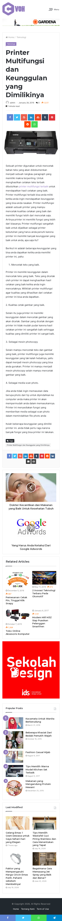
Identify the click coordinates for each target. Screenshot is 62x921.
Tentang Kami (27, 909)
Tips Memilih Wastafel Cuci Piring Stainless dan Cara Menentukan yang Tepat (44, 839)
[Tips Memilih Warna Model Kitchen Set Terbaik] (14, 771)
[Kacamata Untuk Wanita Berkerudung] (14, 723)
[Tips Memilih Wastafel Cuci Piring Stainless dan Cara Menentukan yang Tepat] (44, 823)
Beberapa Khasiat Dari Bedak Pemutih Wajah (39, 734)
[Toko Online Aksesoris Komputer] (18, 615)
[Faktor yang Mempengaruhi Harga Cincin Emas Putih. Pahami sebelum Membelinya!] (17, 859)
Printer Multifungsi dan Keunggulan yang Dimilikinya (28, 445)
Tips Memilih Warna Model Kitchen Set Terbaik (37, 769)
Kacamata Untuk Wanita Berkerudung (40, 720)
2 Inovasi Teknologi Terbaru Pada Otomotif (43, 593)
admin (12, 102)
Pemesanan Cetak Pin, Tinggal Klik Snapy (16, 600)
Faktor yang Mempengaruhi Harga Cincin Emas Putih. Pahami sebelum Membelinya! (17, 876)
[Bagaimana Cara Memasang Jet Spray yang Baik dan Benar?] (44, 859)
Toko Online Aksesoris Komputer (18, 632)
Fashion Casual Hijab (38, 752)
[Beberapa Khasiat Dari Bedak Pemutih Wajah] (14, 740)
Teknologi (21, 37)
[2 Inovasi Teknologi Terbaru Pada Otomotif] (44, 578)
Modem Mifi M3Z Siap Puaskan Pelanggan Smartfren (42, 622)
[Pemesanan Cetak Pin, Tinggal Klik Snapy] (18, 579)
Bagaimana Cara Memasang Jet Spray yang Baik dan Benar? (42, 873)
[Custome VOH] (13, 8)
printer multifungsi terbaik (33, 186)
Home (11, 37)
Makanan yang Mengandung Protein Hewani (38, 784)
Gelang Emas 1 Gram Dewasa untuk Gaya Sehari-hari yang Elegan (17, 837)
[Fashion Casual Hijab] (14, 757)
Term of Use (43, 909)
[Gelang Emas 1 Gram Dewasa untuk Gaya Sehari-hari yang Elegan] (17, 823)
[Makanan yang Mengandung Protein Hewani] (14, 788)
